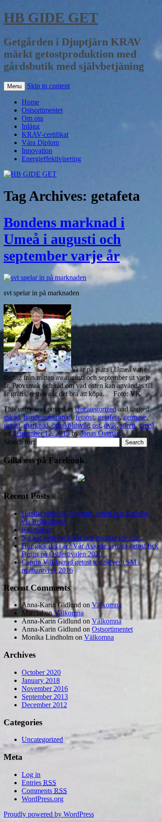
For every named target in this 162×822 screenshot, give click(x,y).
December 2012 (44, 705)
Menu (14, 86)
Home (30, 102)
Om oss (32, 118)
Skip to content (48, 86)
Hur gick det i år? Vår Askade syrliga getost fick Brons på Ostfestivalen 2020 (90, 550)
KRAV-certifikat (45, 134)
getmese (134, 417)
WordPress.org (42, 799)
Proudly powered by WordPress (49, 814)
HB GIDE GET (51, 17)
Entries (39, 782)
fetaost (85, 417)
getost (12, 425)
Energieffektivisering (51, 159)
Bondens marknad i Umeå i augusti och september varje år (64, 239)
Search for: (19, 442)
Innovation (37, 150)
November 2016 (45, 688)
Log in (31, 774)
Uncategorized (95, 409)
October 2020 (41, 672)
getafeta (109, 417)
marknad (36, 425)
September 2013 (45, 696)
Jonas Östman (100, 433)
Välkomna (107, 605)
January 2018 (41, 680)
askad (12, 417)
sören (127, 425)
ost (96, 425)
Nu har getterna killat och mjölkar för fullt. (82, 538)
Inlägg (31, 126)
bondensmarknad (47, 417)
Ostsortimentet (42, 110)
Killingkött (37, 529)
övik (110, 425)
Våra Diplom (40, 142)
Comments (44, 791)
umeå (146, 425)
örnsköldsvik (70, 425)
